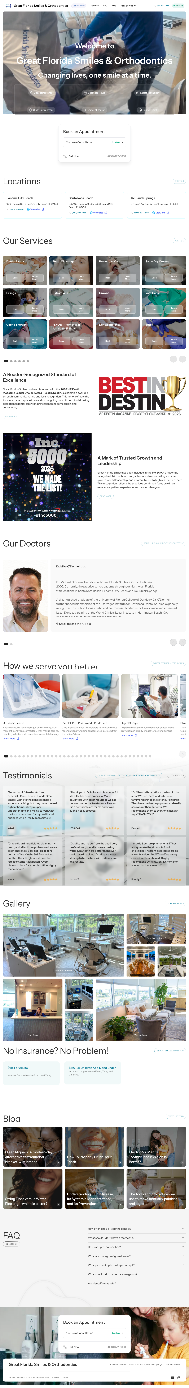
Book (15, 278)
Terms (65, 1378)
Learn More (35, 277)
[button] (129, 6)
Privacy (55, 1378)
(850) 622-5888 (173, 1364)
